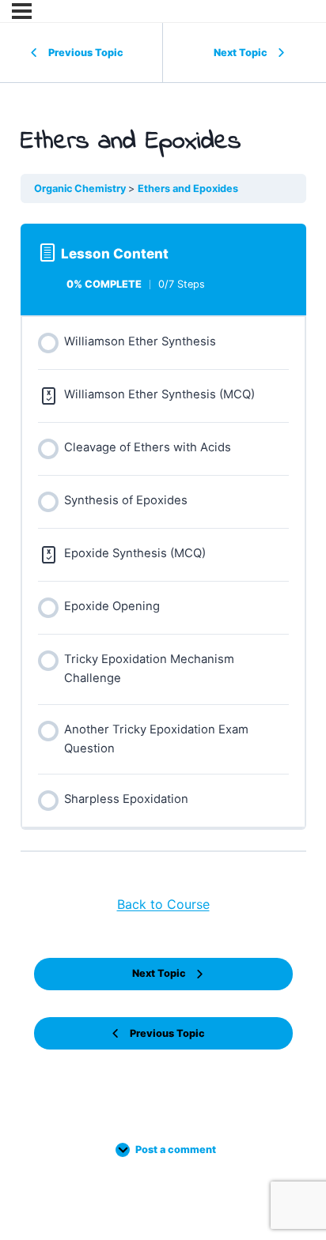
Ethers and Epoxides (188, 188)
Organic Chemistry (81, 188)
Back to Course (163, 904)
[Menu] (22, 11)
